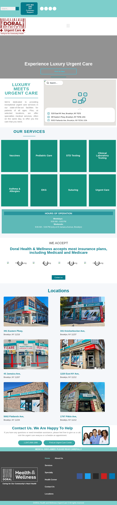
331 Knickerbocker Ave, (72, 331)
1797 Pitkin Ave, (68, 416)
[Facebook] (42, 8)
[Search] (17, 8)
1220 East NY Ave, (69, 374)
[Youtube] (104, 476)
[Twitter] (46, 8)
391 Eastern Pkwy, (13, 331)
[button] (68, 26)
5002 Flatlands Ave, (14, 416)
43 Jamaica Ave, (12, 374)
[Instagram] (50, 8)
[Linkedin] (54, 8)
